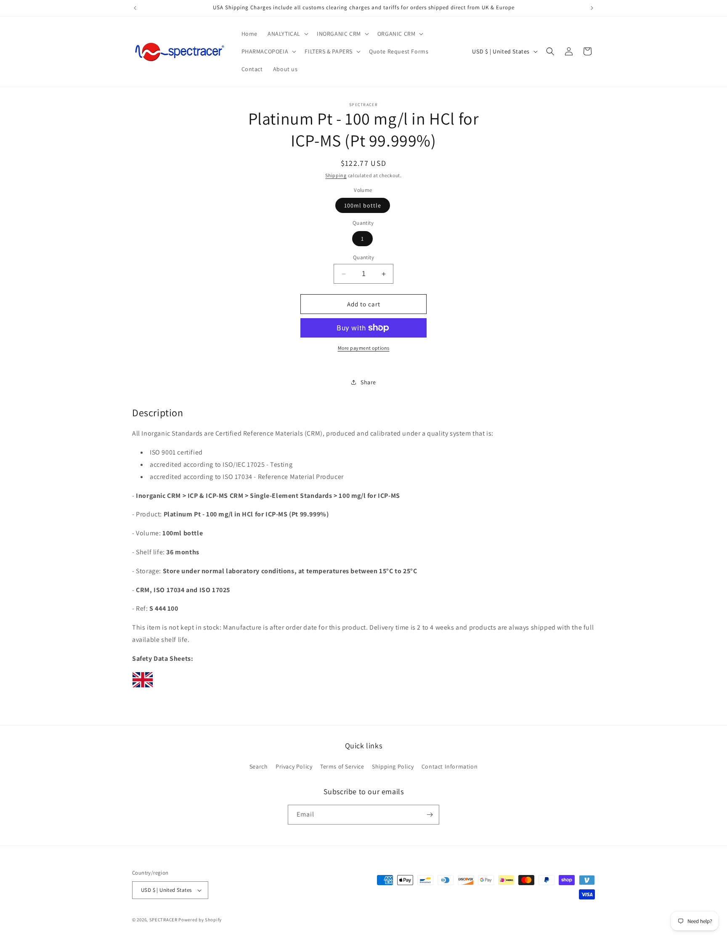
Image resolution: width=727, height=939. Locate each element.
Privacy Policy (294, 766)
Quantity (363, 257)
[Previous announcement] (135, 8)
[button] (287, 34)
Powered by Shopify (200, 920)
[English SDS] (142, 687)
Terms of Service (342, 766)
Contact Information (450, 766)
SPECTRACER (163, 920)
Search (258, 766)
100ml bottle (362, 205)
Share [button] (368, 382)
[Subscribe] (429, 815)
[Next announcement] (592, 8)
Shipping (336, 175)
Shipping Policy (393, 766)
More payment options (364, 348)
